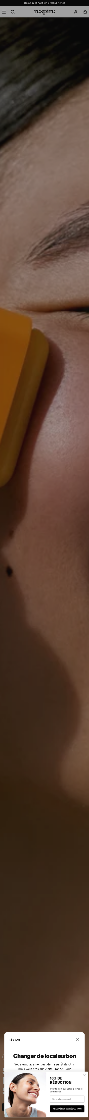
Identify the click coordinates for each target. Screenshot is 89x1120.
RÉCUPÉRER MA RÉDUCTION (65, 1109)
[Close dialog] (82, 1075)
